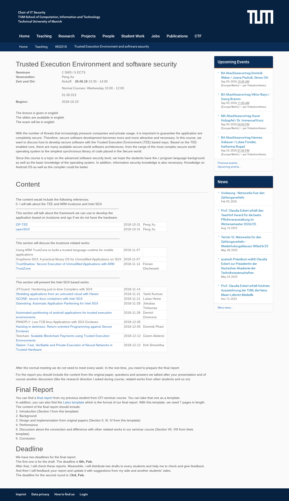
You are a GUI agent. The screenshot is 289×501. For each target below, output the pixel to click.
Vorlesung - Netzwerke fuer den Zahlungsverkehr (243, 195)
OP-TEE (22, 224)
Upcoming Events (233, 61)
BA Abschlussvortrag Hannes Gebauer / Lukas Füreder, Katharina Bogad (241, 142)
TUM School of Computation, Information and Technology (59, 17)
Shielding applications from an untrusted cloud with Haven (57, 294)
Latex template (73, 402)
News (223, 181)
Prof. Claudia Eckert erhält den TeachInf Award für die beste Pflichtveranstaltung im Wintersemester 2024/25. (242, 217)
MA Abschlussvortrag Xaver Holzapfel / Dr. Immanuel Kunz (242, 118)
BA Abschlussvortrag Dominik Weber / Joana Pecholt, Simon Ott (244, 75)
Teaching (44, 36)
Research (66, 36)
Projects (88, 36)
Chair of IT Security (31, 12)
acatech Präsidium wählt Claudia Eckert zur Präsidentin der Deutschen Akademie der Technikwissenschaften (244, 266)
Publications (177, 36)
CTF (198, 36)
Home (24, 36)
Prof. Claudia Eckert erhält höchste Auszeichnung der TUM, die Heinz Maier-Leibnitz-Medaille (245, 290)
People (108, 36)
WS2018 (61, 46)
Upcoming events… (229, 166)
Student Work (132, 36)
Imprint (21, 494)
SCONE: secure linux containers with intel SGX (49, 298)
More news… (225, 307)
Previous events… (228, 163)
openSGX (23, 229)
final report (44, 398)
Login (84, 494)
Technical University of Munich (40, 21)
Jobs (155, 36)
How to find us (64, 494)
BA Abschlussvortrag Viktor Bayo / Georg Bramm (245, 97)
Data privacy (40, 494)
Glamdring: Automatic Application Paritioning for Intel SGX (57, 303)
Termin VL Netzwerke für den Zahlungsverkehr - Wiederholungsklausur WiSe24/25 (244, 241)
